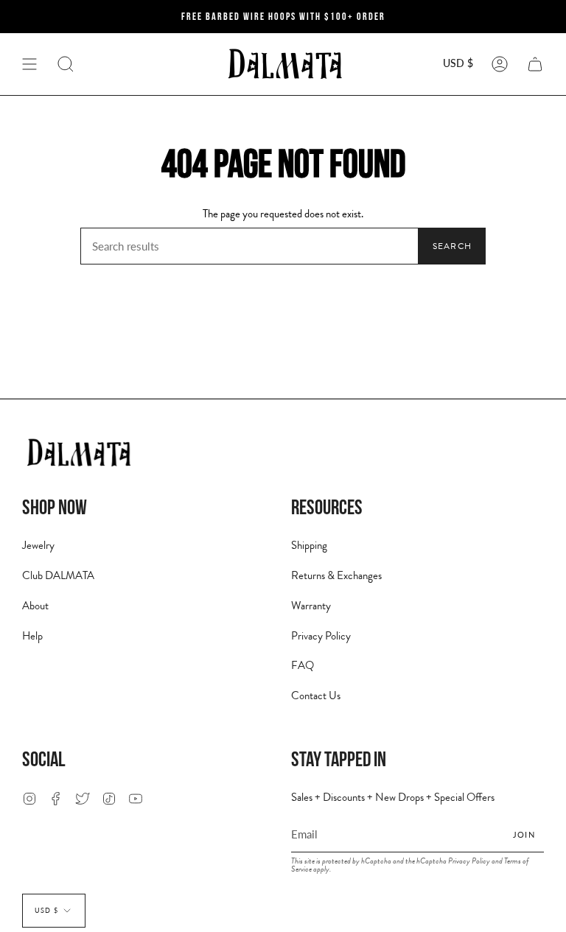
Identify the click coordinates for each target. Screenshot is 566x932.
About (35, 606)
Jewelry (38, 545)
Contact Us (315, 695)
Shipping (309, 545)
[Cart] (535, 64)
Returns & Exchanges (336, 575)
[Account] (500, 64)
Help (32, 636)
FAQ (302, 665)
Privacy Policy (321, 636)
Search (452, 246)
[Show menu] (29, 64)
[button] (65, 64)
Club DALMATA (58, 575)
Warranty (311, 606)
